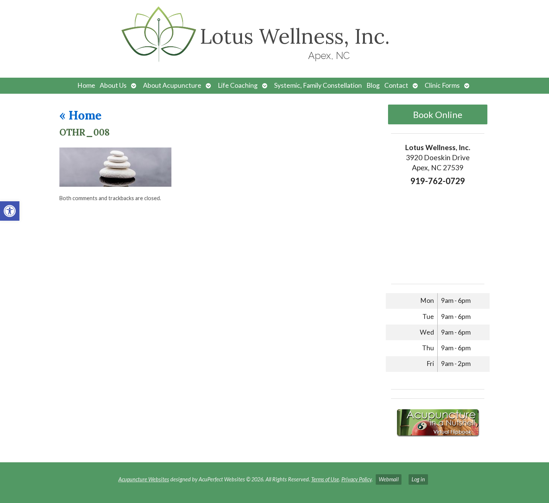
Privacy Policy (356, 479)
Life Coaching (238, 85)
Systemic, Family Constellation (318, 85)
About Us (113, 85)
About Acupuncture (172, 85)
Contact (396, 85)
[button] (9, 211)
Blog (373, 85)
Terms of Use (325, 479)
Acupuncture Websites (143, 479)
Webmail (388, 479)
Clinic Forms (442, 85)
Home (86, 85)
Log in (418, 479)
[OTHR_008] (115, 184)
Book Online (437, 114)
